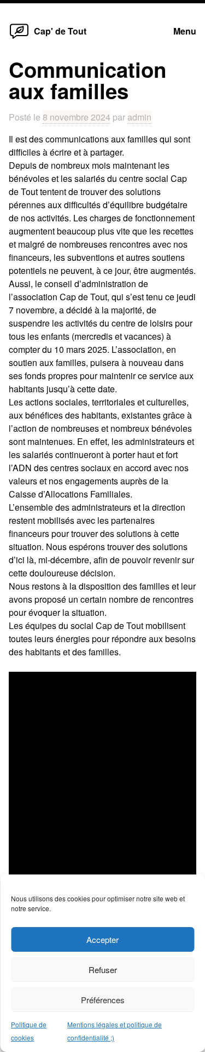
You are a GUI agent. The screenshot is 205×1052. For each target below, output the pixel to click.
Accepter (102, 939)
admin (139, 117)
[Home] (19, 38)
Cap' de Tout (60, 31)
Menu (184, 31)
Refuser (103, 969)
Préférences (103, 999)
